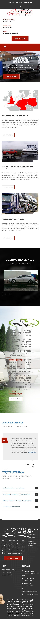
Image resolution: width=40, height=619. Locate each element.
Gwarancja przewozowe (11, 507)
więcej (8, 617)
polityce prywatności (13, 613)
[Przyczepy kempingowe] (24, 323)
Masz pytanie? (20, 38)
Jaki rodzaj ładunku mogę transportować (17, 500)
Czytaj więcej (11, 76)
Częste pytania (13, 472)
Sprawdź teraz (16, 399)
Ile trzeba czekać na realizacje (13, 488)
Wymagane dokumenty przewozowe (16, 494)
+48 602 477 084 (7, 27)
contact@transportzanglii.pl (10, 33)
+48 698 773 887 (7, 21)
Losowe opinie (12, 422)
